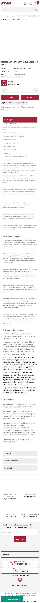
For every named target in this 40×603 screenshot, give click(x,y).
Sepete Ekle (10, 97)
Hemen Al (30, 97)
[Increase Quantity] (36, 90)
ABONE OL (20, 539)
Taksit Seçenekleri (11, 461)
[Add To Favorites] (27, 107)
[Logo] (6, 3)
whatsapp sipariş (14, 599)
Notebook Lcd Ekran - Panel (22, 68)
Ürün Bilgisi (8, 120)
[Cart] (36, 3)
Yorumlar (7, 453)
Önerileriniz (8, 468)
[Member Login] (30, 3)
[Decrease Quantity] (4, 90)
